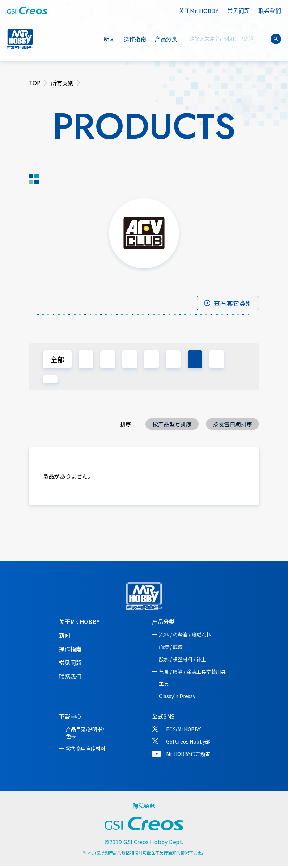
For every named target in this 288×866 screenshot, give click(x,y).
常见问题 (238, 10)
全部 (57, 359)
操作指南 (135, 39)
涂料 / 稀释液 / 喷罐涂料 (185, 634)
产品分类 (163, 621)
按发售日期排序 (232, 424)
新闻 (109, 39)
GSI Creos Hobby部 (188, 741)
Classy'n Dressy (177, 696)
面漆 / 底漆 (171, 646)
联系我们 (269, 10)
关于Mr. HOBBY (198, 10)
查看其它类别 (233, 303)
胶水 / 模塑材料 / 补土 (182, 659)
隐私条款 (144, 805)
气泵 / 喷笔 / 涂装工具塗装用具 (192, 671)
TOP (34, 82)
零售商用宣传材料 (85, 748)
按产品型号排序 (172, 424)
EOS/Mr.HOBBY (183, 729)
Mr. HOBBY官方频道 (188, 753)
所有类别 (62, 82)
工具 (164, 683)
